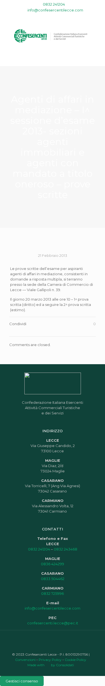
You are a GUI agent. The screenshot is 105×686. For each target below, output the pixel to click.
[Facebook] (42, 17)
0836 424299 (52, 564)
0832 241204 (54, 4)
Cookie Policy (75, 660)
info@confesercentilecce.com (55, 10)
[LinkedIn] (56, 17)
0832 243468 (65, 549)
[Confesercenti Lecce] (52, 35)
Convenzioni (25, 660)
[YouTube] (49, 17)
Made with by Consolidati (50, 665)
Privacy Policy (50, 660)
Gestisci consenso (22, 681)
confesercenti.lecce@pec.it (52, 623)
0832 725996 (52, 593)
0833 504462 (52, 578)
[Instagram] (63, 17)
